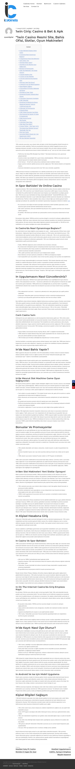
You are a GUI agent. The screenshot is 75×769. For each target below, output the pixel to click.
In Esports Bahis (23, 110)
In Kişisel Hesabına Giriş (25, 74)
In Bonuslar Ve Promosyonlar (27, 108)
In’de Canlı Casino (24, 132)
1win (68, 201)
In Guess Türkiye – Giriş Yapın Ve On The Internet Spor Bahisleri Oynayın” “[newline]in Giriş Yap (29, 128)
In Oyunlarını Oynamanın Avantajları (29, 98)
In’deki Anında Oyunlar (25, 118)
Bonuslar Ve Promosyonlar (26, 68)
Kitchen (39, 4)
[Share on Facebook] (73, 381)
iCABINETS (5, 765)
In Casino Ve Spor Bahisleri (26, 76)
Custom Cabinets (59, 4)
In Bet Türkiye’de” (23, 100)
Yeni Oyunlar (22, 120)
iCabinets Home (28, 4)
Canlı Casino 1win (24, 60)
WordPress (25, 763)
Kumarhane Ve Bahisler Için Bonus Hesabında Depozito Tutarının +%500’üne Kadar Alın (28, 104)
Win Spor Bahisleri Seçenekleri (27, 138)
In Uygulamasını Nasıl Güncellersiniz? (29, 58)
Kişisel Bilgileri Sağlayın (25, 86)
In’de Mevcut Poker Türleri (26, 92)
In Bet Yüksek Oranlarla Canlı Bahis (28, 112)
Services (26, 6)
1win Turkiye (36, 28)
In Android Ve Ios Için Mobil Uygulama (29, 84)
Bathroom (47, 4)
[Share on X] (73, 384)
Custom (25, 765)
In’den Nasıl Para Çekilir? (25, 124)
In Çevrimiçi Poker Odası (25, 122)
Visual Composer (16, 763)
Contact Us (35, 6)
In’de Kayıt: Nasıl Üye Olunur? (27, 82)
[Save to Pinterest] (73, 387)
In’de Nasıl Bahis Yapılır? (25, 62)
